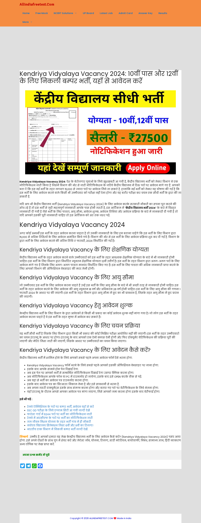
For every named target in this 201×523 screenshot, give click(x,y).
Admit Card (126, 13)
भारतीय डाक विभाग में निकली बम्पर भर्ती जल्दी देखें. (57, 429)
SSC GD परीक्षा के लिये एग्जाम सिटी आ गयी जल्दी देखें (58, 410)
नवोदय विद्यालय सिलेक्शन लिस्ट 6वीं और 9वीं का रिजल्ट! (60, 425)
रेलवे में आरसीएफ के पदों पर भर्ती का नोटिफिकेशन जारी (60, 418)
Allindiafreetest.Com (37, 4)
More (26, 22)
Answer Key (145, 13)
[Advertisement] (100, 48)
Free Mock (41, 13)
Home (26, 13)
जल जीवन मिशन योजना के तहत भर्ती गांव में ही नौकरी (59, 422)
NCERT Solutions (63, 13)
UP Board (88, 13)
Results (162, 13)
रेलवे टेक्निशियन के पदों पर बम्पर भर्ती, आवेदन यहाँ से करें (60, 407)
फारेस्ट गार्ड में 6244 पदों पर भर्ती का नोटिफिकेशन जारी (59, 414)
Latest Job (106, 13)
